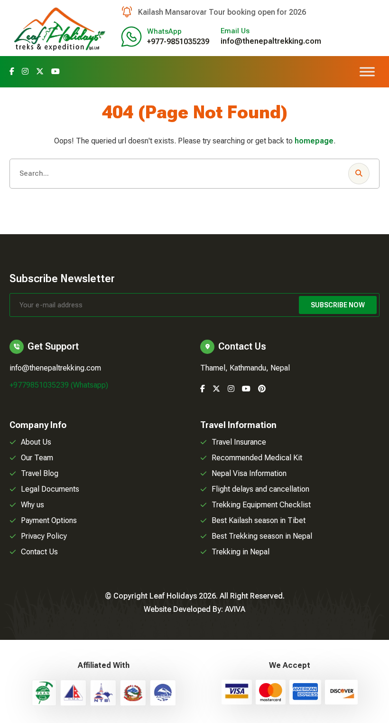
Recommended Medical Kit (257, 457)
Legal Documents (50, 489)
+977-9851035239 (178, 41)
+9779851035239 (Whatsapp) (58, 385)
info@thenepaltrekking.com (271, 41)
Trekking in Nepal (240, 551)
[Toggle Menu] (367, 71)
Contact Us (39, 551)
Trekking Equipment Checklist (261, 504)
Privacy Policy (44, 536)
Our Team (37, 457)
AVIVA (235, 609)
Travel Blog (39, 473)
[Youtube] (55, 71)
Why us (32, 504)
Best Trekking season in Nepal (262, 536)
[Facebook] (11, 71)
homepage (314, 140)
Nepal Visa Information (249, 473)
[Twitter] (40, 71)
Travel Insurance (239, 442)
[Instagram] (25, 71)
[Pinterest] (262, 388)
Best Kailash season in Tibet (259, 520)
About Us (36, 442)
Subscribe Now (338, 305)
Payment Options (49, 520)
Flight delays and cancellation (260, 489)
